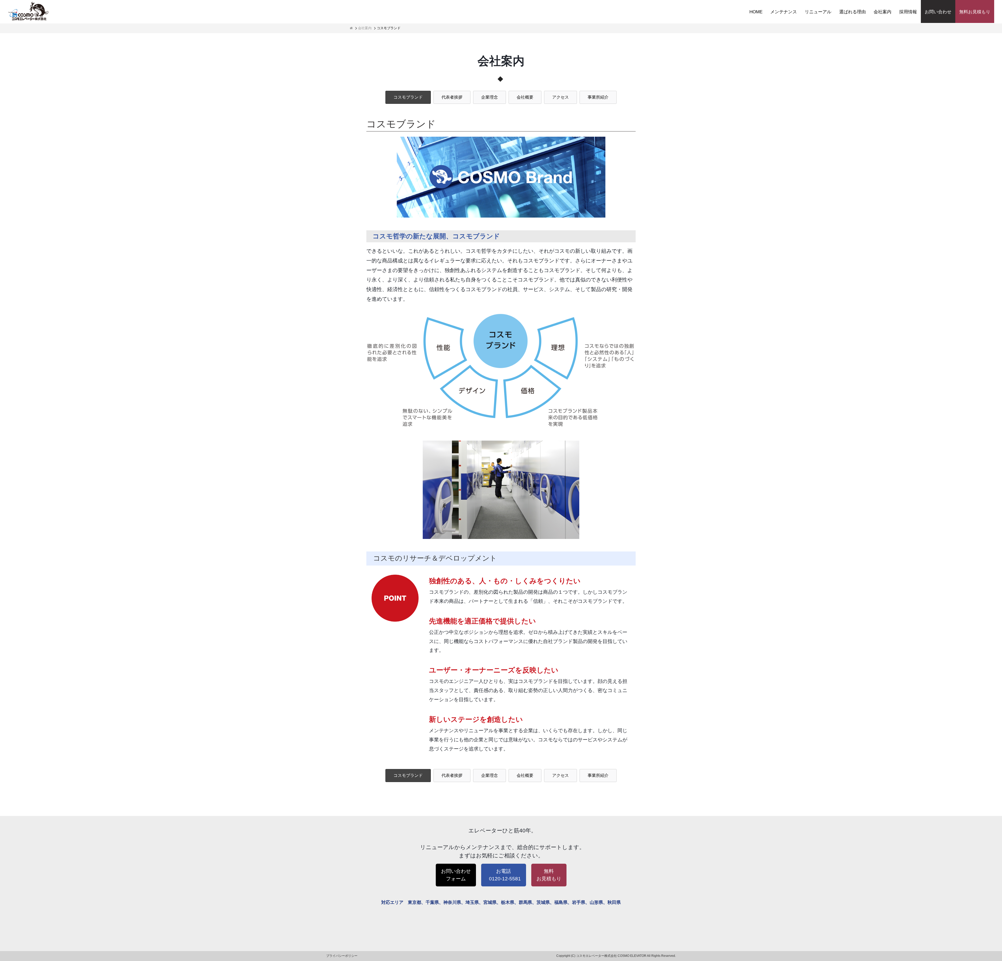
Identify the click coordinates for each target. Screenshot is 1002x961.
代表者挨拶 (452, 97)
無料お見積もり (974, 11)
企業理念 (489, 97)
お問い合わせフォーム (456, 874)
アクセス (560, 97)
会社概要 (525, 97)
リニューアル (818, 11)
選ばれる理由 (852, 11)
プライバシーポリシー (341, 956)
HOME (755, 11)
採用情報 (908, 11)
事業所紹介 (598, 97)
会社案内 (882, 11)
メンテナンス (783, 11)
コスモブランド (408, 97)
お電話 (505, 874)
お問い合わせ (938, 11)
